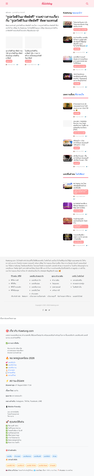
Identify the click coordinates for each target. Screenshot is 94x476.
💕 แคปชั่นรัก (10, 362)
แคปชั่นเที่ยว (78, 242)
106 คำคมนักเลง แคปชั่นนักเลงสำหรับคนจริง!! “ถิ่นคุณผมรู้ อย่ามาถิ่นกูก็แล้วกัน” (80, 77)
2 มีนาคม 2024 (11, 64)
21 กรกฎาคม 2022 (80, 166)
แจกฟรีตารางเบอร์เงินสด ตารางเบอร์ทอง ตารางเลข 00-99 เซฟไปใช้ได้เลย (80, 60)
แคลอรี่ (76, 148)
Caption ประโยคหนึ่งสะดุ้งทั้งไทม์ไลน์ (80, 192)
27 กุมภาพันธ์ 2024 (31, 64)
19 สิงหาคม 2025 (79, 230)
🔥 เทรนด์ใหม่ (11, 375)
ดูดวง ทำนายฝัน (79, 66)
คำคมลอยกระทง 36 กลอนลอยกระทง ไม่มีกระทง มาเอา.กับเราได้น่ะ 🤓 (80, 107)
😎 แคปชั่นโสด (11, 365)
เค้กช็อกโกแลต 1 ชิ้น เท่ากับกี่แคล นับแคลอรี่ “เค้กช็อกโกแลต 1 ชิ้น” (80, 158)
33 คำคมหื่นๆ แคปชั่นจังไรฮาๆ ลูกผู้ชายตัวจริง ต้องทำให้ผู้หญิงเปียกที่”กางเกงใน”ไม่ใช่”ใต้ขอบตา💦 (80, 41)
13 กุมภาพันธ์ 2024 (80, 196)
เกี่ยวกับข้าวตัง (15, 296)
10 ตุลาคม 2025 (79, 116)
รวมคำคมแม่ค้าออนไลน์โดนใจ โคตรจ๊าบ (80, 221)
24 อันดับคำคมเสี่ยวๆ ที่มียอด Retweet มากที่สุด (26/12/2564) (80, 205)
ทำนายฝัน (55, 280)
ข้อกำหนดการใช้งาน (64, 296)
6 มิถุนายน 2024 (79, 69)
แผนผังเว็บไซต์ (77, 296)
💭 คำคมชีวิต (10, 372)
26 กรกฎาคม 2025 (80, 245)
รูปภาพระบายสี (79, 132)
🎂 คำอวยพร (10, 370)
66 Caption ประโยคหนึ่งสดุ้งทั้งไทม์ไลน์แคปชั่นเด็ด (79, 185)
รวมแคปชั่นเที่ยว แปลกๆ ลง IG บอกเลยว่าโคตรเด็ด (80, 237)
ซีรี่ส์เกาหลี (14, 280)
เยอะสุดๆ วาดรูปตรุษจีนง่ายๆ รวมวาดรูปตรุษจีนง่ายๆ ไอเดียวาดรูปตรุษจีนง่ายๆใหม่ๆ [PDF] (80, 125)
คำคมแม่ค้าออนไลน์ (78, 226)
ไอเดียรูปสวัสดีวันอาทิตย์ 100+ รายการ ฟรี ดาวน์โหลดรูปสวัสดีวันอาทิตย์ (33, 54)
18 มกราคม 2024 (79, 136)
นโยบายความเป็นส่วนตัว (38, 296)
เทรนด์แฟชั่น (77, 280)
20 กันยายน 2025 (79, 87)
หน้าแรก (8, 12)
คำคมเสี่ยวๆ (78, 211)
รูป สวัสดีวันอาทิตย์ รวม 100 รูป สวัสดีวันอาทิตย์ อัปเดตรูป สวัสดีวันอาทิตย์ (14, 54)
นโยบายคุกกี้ (51, 296)
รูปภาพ (9, 61)
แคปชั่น (76, 49)
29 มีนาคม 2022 (79, 151)
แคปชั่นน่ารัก (36, 280)
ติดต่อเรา (25, 296)
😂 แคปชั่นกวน (11, 367)
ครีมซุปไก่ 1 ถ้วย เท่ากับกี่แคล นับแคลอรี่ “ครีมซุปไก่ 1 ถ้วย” (80, 143)
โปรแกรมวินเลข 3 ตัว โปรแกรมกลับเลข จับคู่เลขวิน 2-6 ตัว (80, 24)
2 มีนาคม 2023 (79, 33)
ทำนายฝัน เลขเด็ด (80, 29)
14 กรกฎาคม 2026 (80, 52)
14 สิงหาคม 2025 (79, 214)
